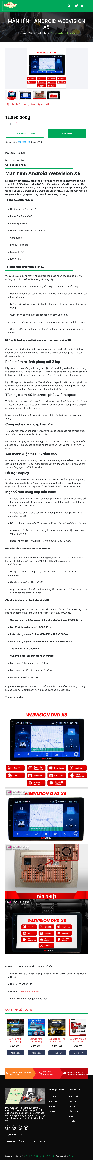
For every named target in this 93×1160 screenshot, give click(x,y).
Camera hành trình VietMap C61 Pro (15, 1041)
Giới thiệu (73, 1101)
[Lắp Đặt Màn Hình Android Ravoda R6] (57, 1027)
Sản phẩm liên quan (18, 1009)
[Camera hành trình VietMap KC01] (36, 1027)
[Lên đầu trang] (86, 1148)
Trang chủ (73, 1096)
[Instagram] (20, 1128)
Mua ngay (67, 133)
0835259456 (24, 142)
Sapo (71, 1156)
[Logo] (25, 1096)
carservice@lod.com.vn (75, 1072)
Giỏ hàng (52, 1111)
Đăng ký (51, 1106)
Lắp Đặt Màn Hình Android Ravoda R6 (56, 1041)
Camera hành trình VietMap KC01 (36, 1041)
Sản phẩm (73, 1111)
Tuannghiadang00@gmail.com (77, 1074)
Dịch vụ (72, 1106)
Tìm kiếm (52, 1096)
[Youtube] (14, 1128)
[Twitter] (26, 1128)
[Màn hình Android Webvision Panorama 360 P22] (77, 1027)
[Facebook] (7, 1128)
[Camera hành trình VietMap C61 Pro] (15, 1027)
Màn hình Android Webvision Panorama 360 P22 (78, 1043)
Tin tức (72, 1116)
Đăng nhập (52, 1101)
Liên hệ (72, 1121)
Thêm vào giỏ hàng (25, 133)
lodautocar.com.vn (29, 991)
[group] (46, 68)
